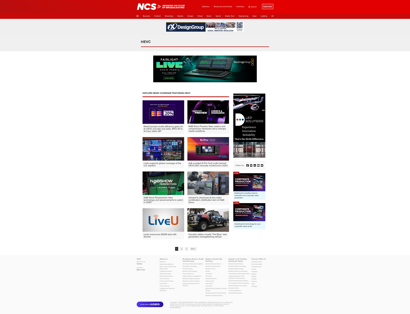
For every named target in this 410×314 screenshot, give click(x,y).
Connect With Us (258, 259)
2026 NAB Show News (235, 293)
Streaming (169, 16)
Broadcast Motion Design (235, 269)
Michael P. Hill (141, 262)
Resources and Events (223, 6)
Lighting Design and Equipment (192, 276)
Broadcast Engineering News (214, 295)
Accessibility (163, 283)
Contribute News (256, 267)
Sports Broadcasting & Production (238, 281)
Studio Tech (229, 16)
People (208, 271)
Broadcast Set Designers (190, 271)
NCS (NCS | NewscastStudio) (196, 302)
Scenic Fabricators (188, 274)
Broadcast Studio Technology (237, 266)
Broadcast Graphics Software (191, 281)
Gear (255, 16)
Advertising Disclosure (166, 276)
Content (157, 16)
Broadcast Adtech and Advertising (216, 293)
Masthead (163, 262)
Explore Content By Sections (214, 260)
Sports (218, 16)
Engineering (243, 16)
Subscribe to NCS (256, 262)
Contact (253, 269)
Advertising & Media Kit (167, 264)
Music (209, 16)
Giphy (253, 284)
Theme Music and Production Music (239, 274)
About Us (164, 259)
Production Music (188, 269)
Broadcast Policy (210, 269)
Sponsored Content (165, 274)
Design (190, 16)
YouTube (253, 276)
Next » (193, 249)
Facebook (254, 272)
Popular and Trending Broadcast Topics (237, 260)
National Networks (211, 279)
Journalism (209, 274)
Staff (139, 259)
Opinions (205, 6)
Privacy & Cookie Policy (167, 281)
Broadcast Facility (233, 288)
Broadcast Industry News (213, 266)
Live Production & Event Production (238, 283)
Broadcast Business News (213, 264)
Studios (180, 16)
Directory (240, 6)
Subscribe (267, 6)
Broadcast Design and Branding (237, 271)
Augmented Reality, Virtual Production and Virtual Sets (236, 277)
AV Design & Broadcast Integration (193, 264)
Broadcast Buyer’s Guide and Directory (193, 260)
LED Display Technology (190, 266)
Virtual (200, 16)
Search (254, 6)
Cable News (209, 283)
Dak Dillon (140, 268)
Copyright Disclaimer (166, 271)
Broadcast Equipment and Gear (237, 286)
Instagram (254, 286)
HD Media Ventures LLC (216, 302)
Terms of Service (164, 279)
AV (272, 16)
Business (146, 16)
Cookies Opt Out (165, 286)
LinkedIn (254, 279)
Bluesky (253, 274)
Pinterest (254, 281)
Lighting (264, 16)
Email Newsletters (256, 264)
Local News (209, 286)
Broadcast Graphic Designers (191, 279)
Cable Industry (210, 281)
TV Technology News (234, 291)
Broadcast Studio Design (235, 264)
